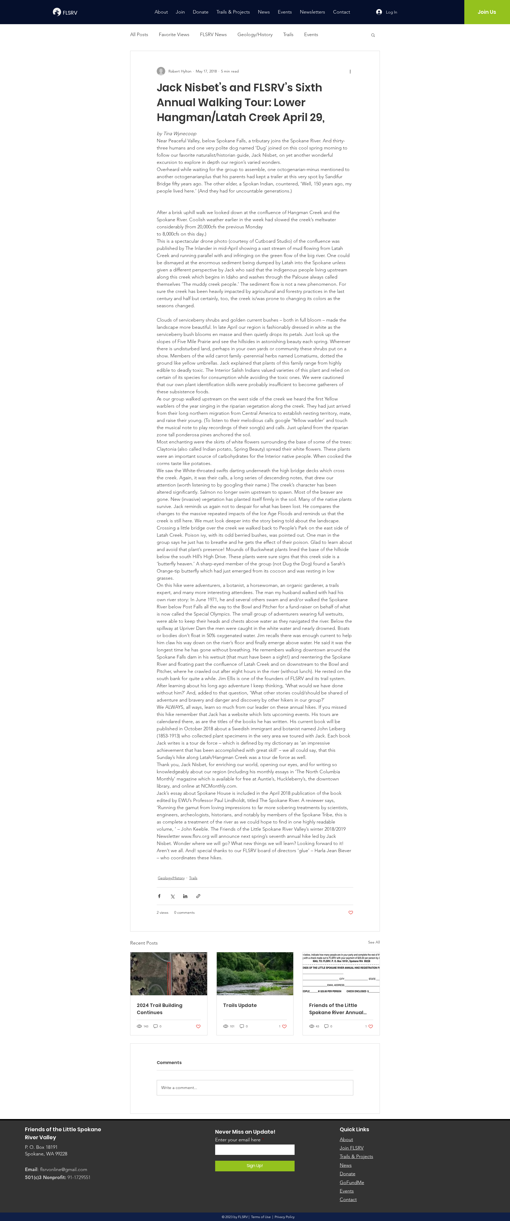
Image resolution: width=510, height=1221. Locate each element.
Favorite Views (174, 34)
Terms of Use (261, 1217)
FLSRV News (213, 34)
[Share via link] (198, 896)
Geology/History (255, 34)
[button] (373, 35)
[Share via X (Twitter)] (172, 896)
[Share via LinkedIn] (185, 896)
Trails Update (240, 1005)
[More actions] (350, 71)
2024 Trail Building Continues (159, 1009)
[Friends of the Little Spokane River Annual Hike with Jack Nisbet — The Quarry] (341, 973)
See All (374, 942)
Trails (288, 34)
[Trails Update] (255, 973)
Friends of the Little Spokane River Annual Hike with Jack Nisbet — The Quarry (338, 1009)
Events (311, 34)
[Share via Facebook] (159, 896)
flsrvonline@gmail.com (63, 1169)
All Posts (139, 34)
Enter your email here (238, 1139)
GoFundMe (352, 1182)
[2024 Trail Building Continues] (168, 973)
